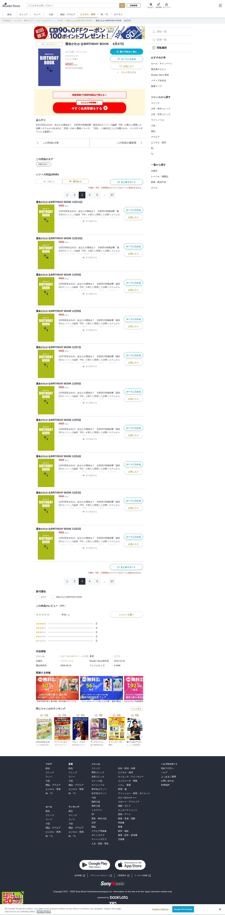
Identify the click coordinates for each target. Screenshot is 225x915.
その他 (59, 21)
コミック (155, 103)
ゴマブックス (80, 52)
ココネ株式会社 (42, 745)
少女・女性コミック (160, 114)
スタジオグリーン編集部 (64, 745)
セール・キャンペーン (161, 63)
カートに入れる (128, 59)
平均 (63, 615)
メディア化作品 (158, 80)
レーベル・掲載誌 (159, 176)
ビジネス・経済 (158, 142)
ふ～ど (129, 745)
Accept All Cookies (183, 909)
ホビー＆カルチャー (45, 21)
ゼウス (43, 597)
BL (152, 148)
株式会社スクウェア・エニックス (86, 745)
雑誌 (153, 131)
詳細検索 (133, 5)
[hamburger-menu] (220, 5)
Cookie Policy (43, 912)
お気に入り (128, 66)
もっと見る (136, 709)
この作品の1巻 (51, 142)
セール (154, 187)
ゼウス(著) (69, 52)
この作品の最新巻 (126, 142)
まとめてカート (128, 182)
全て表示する (91, 221)
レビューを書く (71, 59)
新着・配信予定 (158, 182)
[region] (112, 909)
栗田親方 (137, 745)
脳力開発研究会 (96, 745)
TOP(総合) (6, 21)
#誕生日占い (43, 164)
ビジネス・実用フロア (24, 21)
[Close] (220, 909)
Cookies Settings (160, 909)
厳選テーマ (156, 86)
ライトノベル (157, 120)
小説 (153, 125)
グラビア (155, 137)
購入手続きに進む (128, 51)
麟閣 (110, 745)
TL (152, 154)
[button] (142, 875)
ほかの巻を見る (128, 72)
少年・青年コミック (160, 108)
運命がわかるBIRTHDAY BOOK (79, 21)
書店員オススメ (158, 69)
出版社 (154, 171)
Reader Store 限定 (160, 75)
